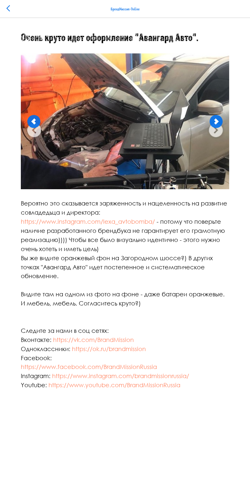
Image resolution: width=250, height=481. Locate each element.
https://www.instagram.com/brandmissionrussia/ (120, 375)
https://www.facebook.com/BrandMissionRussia (89, 366)
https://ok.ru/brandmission (109, 348)
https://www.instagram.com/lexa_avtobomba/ (88, 221)
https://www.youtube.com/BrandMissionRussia (114, 385)
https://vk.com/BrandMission (93, 339)
